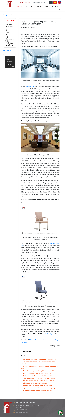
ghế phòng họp (30, 86)
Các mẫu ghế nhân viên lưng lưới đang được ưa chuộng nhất (39, 359)
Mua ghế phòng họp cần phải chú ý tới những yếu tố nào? (38, 371)
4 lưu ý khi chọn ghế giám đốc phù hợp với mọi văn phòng (39, 378)
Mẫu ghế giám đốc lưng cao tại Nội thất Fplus (35, 383)
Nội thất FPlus (7, 50)
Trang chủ (6, 15)
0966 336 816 (25, 2)
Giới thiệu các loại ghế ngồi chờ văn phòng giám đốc (37, 390)
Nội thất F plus (49, 334)
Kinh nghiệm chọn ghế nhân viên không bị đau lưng (37, 373)
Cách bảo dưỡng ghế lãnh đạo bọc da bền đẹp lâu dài (37, 385)
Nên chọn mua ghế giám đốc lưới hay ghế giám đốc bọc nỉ (38, 380)
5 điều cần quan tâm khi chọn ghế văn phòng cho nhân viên (39, 375)
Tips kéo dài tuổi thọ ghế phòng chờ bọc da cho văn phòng (39, 388)
